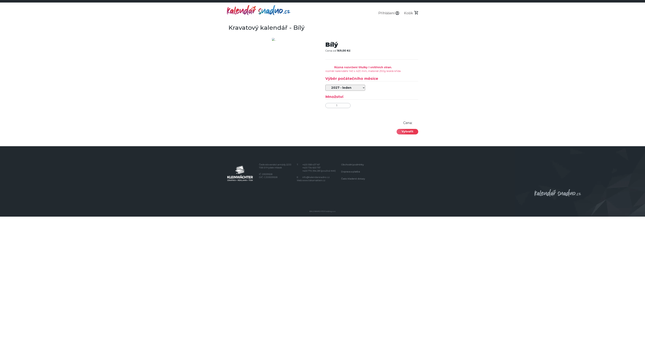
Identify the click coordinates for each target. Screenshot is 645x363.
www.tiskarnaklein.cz (313, 180)
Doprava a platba (350, 171)
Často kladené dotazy (353, 178)
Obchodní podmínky (352, 164)
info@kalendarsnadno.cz (316, 177)
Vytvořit (407, 131)
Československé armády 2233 (275, 164)
